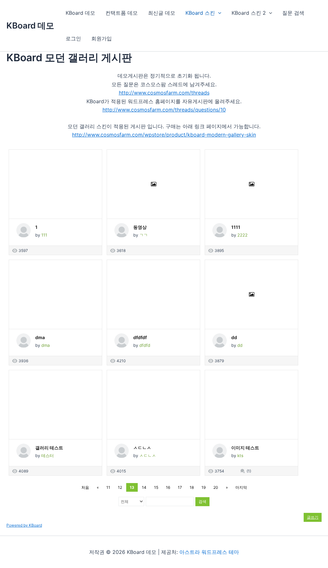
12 (120, 487)
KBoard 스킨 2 (249, 13)
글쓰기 (312, 517)
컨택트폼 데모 (121, 13)
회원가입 (101, 38)
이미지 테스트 (245, 447)
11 (108, 487)
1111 (235, 227)
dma (40, 337)
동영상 (140, 227)
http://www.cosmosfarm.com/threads (164, 92)
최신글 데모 (161, 13)
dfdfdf (140, 337)
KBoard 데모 (30, 25)
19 (203, 487)
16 (168, 487)
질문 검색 (293, 13)
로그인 (73, 38)
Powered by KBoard (24, 525)
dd (234, 337)
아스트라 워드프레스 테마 (209, 552)
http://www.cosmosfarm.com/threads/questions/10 (164, 109)
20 (215, 487)
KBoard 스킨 (200, 13)
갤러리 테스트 (49, 447)
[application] (218, 13)
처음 (85, 487)
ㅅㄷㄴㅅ (142, 447)
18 (192, 487)
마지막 (241, 487)
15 (156, 487)
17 (180, 487)
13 (132, 487)
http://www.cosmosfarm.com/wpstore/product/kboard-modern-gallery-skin (164, 134)
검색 (202, 501)
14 (144, 487)
